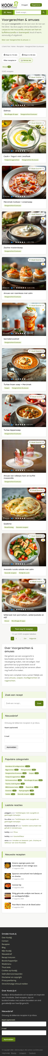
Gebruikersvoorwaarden (12, 974)
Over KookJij (7, 937)
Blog (3, 947)
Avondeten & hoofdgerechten (17, 766)
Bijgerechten (11, 770)
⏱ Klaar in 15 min (10, 55)
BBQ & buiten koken (14, 787)
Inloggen (24, 5)
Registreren (36, 5)
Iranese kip (16, 885)
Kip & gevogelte (26, 791)
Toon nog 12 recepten (24, 629)
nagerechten (10, 680)
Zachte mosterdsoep (13, 247)
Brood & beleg (9, 527)
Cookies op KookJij (9, 970)
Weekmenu (6, 964)
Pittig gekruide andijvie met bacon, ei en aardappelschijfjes (27, 894)
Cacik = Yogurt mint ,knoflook (17, 156)
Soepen (7, 388)
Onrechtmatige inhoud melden (15, 984)
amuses (12, 678)
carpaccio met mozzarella (12, 29)
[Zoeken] (43, 12)
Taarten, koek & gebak (14, 784)
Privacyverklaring (9, 980)
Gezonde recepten (22, 527)
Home (13, 46)
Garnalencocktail (11, 339)
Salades (9, 794)
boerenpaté (24, 32)
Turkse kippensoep (12, 430)
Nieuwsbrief (7, 954)
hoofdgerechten (30, 678)
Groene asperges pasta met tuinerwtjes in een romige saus (24, 864)
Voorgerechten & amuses (29, 114)
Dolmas (7, 110)
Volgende (32, 638)
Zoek (39, 703)
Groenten (10, 791)
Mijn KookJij (6, 951)
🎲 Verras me (26, 60)
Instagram (22, 1053)
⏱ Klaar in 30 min (28, 55)
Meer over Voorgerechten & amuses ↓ (16, 40)
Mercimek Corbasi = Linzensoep (18, 202)
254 (25, 638)
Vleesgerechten (28, 770)
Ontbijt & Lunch (24, 573)
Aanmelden (11, 747)
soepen (20, 678)
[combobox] (28, 12)
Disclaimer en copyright (12, 977)
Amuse (6, 67)
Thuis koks (6, 967)
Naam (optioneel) (11, 727)
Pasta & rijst (32, 787)
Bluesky (13, 1053)
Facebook (32, 1053)
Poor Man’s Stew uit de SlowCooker (26, 904)
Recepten (20, 46)
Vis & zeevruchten (13, 780)
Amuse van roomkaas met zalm (18, 293)
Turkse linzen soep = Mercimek (17, 384)
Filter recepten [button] (10, 60)
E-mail (7, 736)
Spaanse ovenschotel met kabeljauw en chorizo (27, 874)
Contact (5, 941)
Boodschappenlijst (9, 961)
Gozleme (7, 524)
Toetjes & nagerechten (12, 160)
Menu (9, 12)
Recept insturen (8, 957)
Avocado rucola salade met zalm (19, 569)
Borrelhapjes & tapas (11, 114)
